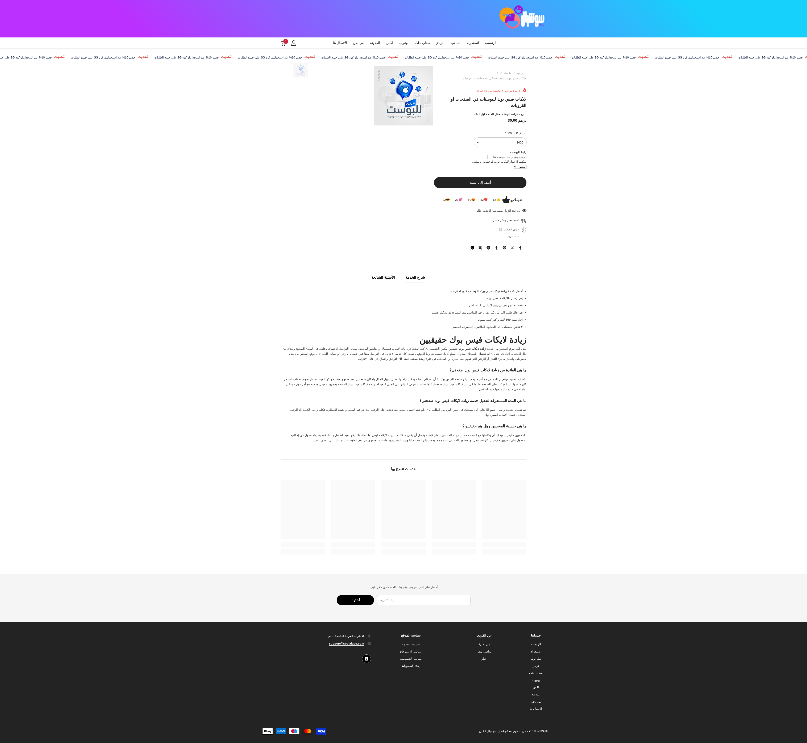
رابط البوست (518, 152)
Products (506, 73)
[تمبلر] (496, 247)
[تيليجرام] (488, 247)
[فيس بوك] (520, 247)
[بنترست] (504, 247)
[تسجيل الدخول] (294, 43)
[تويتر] (512, 247)
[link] (504, 544)
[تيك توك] (366, 658)
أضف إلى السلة (480, 182)
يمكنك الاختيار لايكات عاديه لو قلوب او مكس (499, 161)
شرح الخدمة (415, 277)
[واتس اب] (472, 247)
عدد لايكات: (515, 133)
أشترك (355, 600)
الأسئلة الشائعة (383, 277)
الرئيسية (521, 73)
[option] (300, 70)
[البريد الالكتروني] (480, 247)
